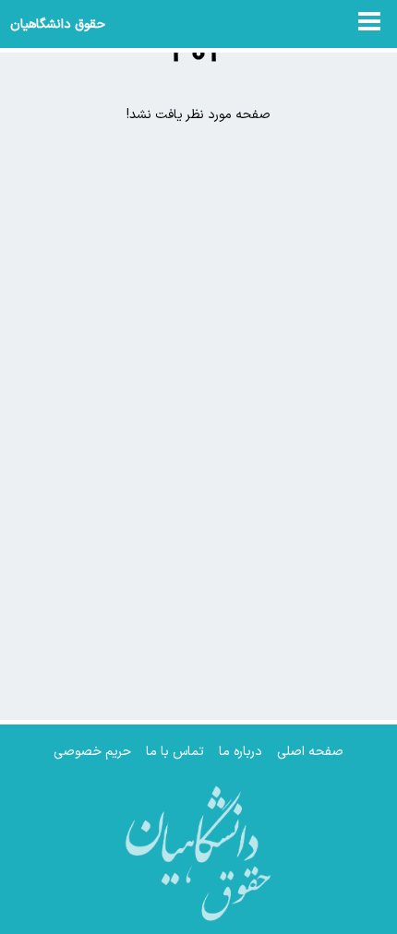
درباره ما (240, 751)
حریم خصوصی (92, 751)
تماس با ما (175, 751)
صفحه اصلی (310, 751)
